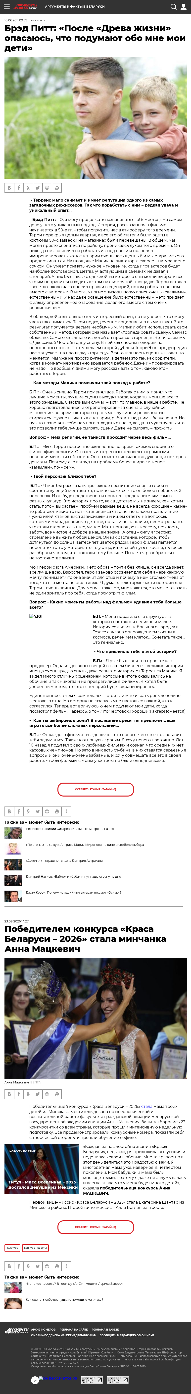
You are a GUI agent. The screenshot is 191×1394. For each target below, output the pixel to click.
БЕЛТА (35, 1082)
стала (146, 1106)
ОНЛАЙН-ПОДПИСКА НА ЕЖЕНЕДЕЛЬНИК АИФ (63, 1335)
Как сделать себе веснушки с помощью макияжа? (64, 1299)
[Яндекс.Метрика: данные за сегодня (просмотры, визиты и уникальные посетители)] (58, 1378)
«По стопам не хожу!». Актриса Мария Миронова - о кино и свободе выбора (85, 845)
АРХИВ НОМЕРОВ (43, 1329)
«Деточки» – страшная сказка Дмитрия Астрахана (64, 860)
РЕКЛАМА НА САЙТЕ (74, 1329)
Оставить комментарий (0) (95, 789)
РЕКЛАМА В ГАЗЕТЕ (105, 1329)
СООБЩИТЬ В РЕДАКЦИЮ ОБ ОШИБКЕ (127, 1335)
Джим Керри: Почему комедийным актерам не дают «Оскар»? (73, 892)
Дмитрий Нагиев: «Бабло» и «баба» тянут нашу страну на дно (73, 876)
